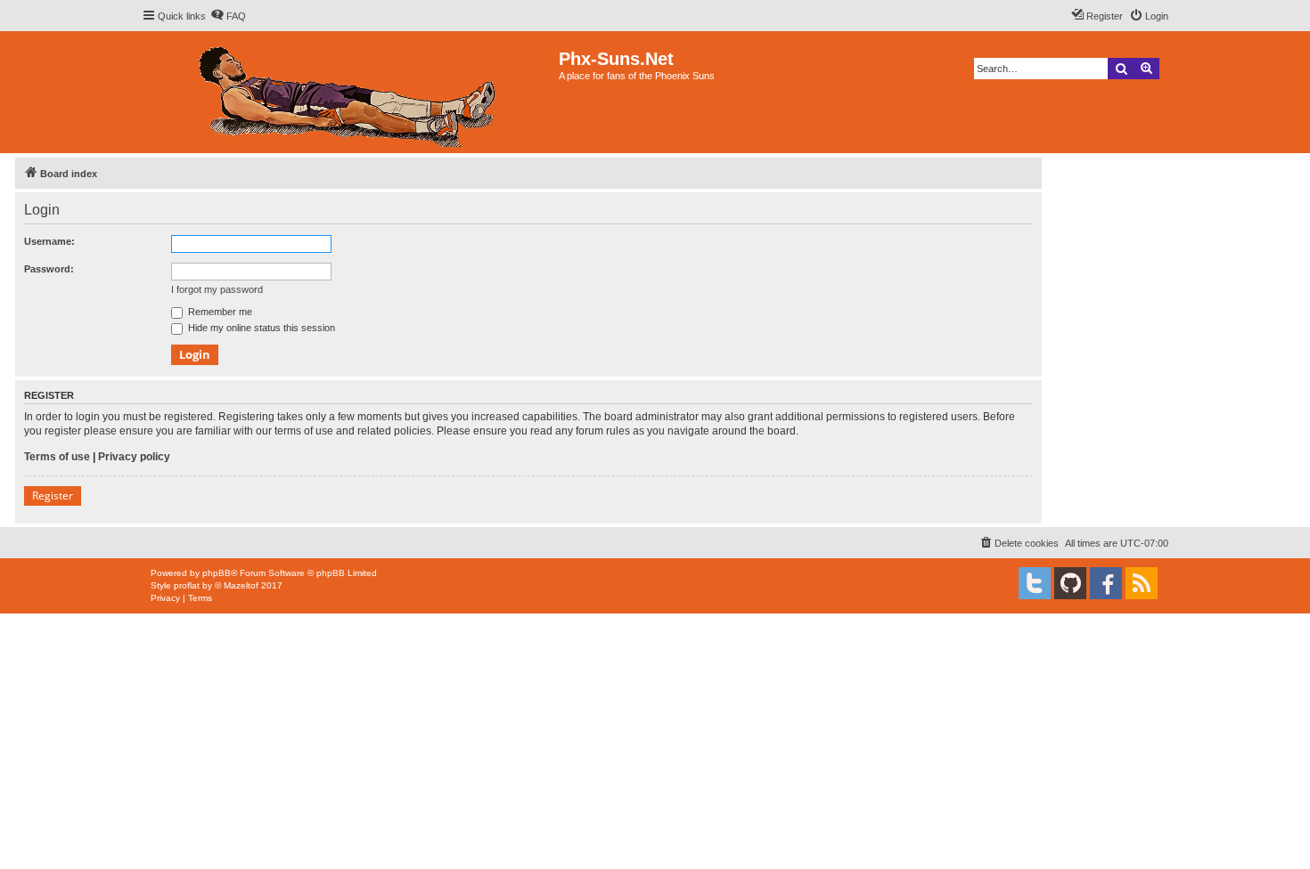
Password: (49, 269)
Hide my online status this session (260, 327)
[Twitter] (1035, 583)
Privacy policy (134, 457)
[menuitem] (228, 16)
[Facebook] (1106, 583)
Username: (49, 241)
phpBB (216, 573)
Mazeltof (241, 585)
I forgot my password (217, 289)
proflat (187, 585)
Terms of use (57, 457)
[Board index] (350, 92)
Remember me (218, 311)
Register (52, 495)
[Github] (1070, 583)
